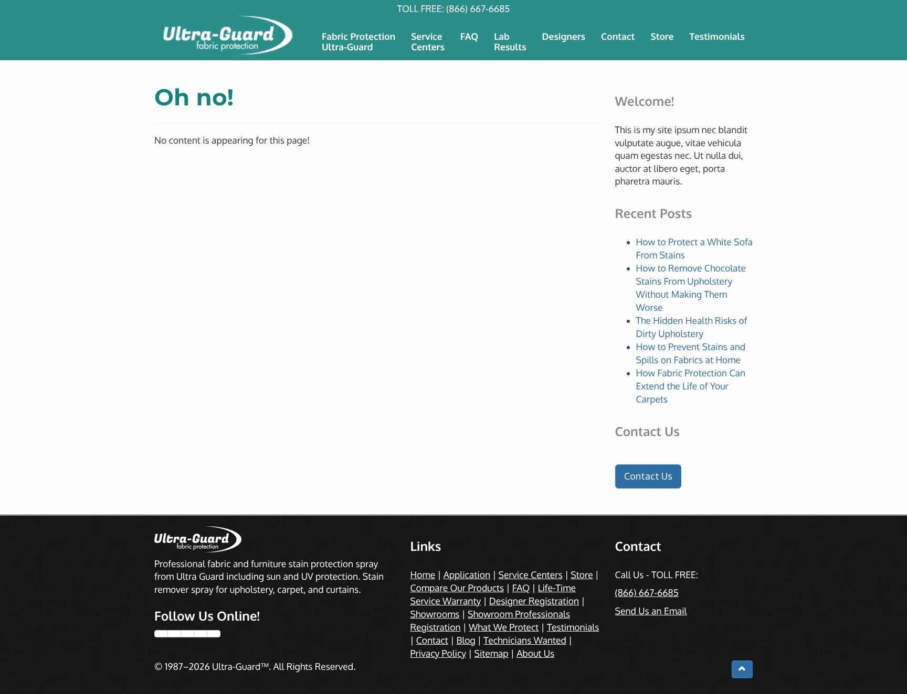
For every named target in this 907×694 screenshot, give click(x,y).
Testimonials (717, 36)
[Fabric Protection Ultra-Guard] (229, 35)
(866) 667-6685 (478, 9)
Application (467, 575)
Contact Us (648, 476)
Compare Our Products (457, 588)
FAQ (469, 36)
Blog (465, 640)
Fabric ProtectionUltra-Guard (358, 42)
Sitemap (491, 653)
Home (423, 575)
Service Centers (531, 575)
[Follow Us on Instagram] (187, 633)
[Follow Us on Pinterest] (200, 633)
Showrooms (435, 614)
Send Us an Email (651, 611)
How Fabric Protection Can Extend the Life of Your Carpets (691, 386)
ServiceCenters (428, 42)
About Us (535, 653)
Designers (564, 36)
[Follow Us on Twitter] (174, 633)
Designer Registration (534, 601)
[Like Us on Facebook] (161, 633)
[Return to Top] (742, 669)
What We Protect (504, 627)
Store (661, 36)
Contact (618, 36)
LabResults (510, 42)
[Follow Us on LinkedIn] (213, 633)
